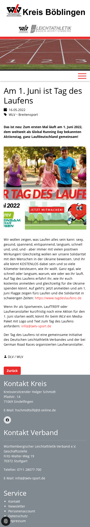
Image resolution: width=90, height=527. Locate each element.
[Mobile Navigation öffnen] (82, 76)
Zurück (12, 370)
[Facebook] (7, 420)
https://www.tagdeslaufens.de (58, 298)
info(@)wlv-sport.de (36, 326)
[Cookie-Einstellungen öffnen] (5, 521)
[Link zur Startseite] (45, 10)
